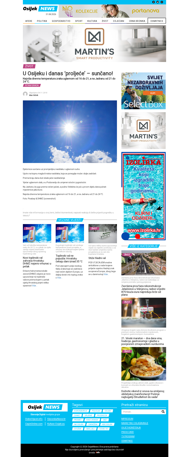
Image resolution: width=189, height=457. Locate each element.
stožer (77, 429)
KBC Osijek (107, 424)
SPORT (79, 21)
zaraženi (92, 424)
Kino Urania (92, 420)
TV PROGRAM (128, 436)
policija (96, 411)
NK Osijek (78, 424)
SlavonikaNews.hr (56, 419)
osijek (108, 411)
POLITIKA (42, 21)
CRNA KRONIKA (137, 21)
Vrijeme (88, 415)
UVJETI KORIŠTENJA (131, 427)
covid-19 (103, 429)
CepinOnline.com (34, 423)
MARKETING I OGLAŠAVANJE (134, 423)
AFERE (28, 21)
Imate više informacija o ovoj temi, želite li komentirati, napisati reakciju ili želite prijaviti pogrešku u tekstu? (68, 214)
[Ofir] (98, 452)
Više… (34, 285)
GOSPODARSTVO (61, 21)
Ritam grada (32, 85)
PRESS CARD (127, 432)
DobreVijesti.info (34, 419)
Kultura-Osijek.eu (56, 423)
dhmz (77, 415)
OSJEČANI (118, 21)
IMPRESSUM (127, 419)
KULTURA (92, 21)
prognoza (102, 415)
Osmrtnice (127, 441)
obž (105, 420)
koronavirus (80, 411)
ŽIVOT (105, 21)
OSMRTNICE (156, 21)
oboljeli (90, 429)
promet (78, 420)
